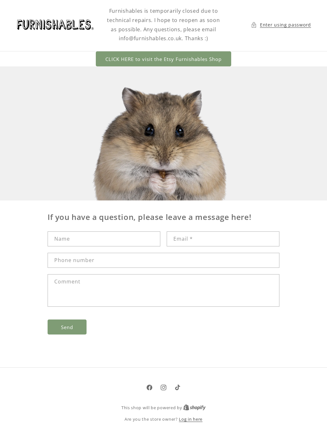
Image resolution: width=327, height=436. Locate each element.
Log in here (190, 419)
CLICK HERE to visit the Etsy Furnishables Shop (163, 59)
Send (67, 327)
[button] (281, 25)
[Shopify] (194, 407)
